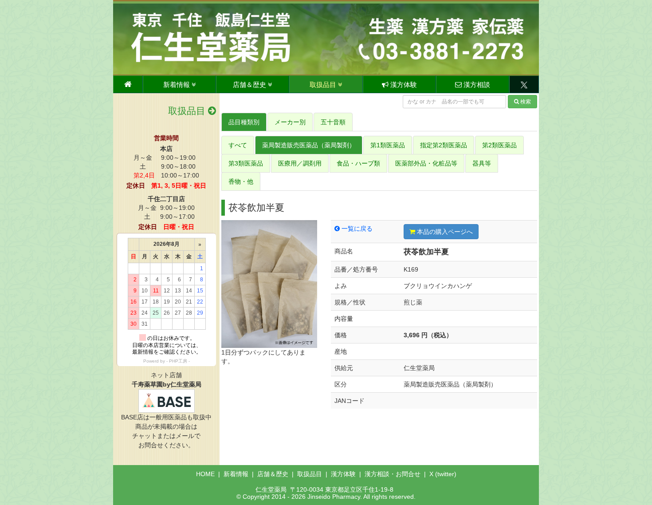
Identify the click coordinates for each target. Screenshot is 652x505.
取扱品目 (324, 84)
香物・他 (240, 181)
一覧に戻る (356, 228)
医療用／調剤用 (300, 163)
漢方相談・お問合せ (392, 473)
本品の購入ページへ (444, 231)
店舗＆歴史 (250, 84)
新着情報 (177, 84)
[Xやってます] (524, 84)
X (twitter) (442, 473)
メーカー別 (290, 122)
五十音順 (333, 122)
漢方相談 (476, 84)
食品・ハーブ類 (358, 163)
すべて (237, 145)
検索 (525, 102)
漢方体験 (403, 84)
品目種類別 (243, 122)
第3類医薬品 (245, 163)
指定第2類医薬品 (443, 145)
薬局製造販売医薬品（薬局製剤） (308, 145)
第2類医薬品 (499, 145)
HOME (205, 473)
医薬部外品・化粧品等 (426, 163)
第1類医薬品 (387, 145)
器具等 (481, 163)
